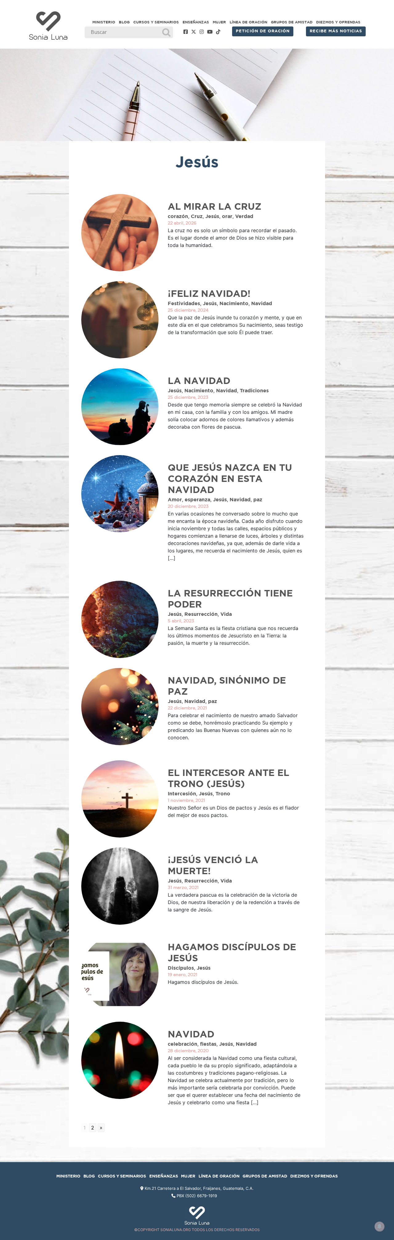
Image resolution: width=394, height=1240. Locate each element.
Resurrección (201, 614)
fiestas (208, 1044)
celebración (182, 1044)
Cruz (197, 216)
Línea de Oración (248, 22)
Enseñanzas (196, 22)
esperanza (197, 499)
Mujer (219, 22)
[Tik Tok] (218, 32)
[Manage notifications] (379, 1226)
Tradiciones (254, 390)
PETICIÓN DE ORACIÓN (263, 31)
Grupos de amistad (291, 22)
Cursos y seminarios (156, 22)
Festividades (184, 303)
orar (227, 216)
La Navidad (199, 381)
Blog (124, 22)
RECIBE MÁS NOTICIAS (336, 31)
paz (257, 499)
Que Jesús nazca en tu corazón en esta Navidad (230, 479)
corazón (178, 216)
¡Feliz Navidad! (209, 294)
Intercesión (182, 793)
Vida (226, 614)
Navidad (261, 303)
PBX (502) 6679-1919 (196, 1195)
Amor (175, 499)
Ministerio (103, 22)
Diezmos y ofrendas (338, 22)
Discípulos (181, 968)
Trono (222, 793)
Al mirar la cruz (214, 207)
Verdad (244, 216)
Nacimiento (233, 303)
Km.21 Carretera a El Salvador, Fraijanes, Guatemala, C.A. (198, 1188)
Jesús (212, 216)
